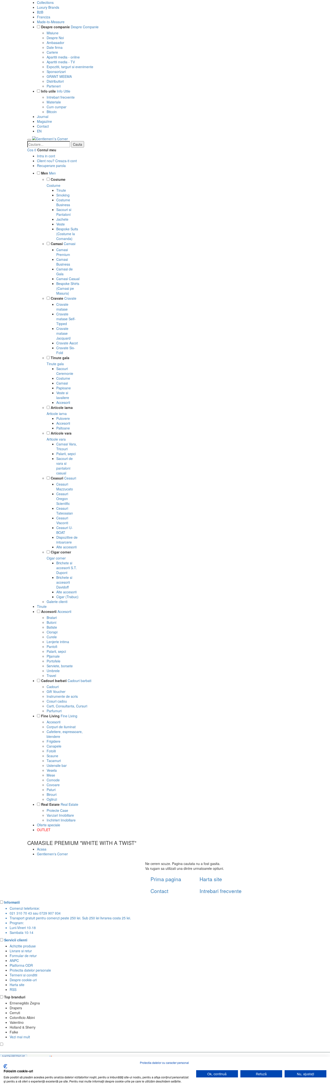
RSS (13, 989)
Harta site (211, 879)
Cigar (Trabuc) (67, 596)
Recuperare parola (51, 165)
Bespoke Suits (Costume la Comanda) (67, 233)
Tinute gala (60, 357)
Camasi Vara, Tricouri (66, 446)
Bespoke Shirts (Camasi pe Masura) (67, 288)
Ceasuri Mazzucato (64, 486)
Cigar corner (61, 552)
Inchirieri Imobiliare (61, 820)
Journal (42, 116)
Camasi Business (63, 262)
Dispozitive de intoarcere (67, 540)
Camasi (57, 243)
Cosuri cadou (57, 701)
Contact (43, 126)
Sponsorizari (56, 71)
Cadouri (53, 686)
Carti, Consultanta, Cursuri (67, 706)
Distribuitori (55, 81)
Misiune (52, 32)
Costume (58, 179)
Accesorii (63, 402)
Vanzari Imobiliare (60, 815)
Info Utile (63, 91)
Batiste (52, 627)
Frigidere (53, 741)
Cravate (57, 298)
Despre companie (55, 26)
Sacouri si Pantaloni (63, 212)
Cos (30, 149)
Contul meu (46, 149)
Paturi (51, 789)
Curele (52, 636)
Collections (45, 2)
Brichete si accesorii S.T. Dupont (66, 567)
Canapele (54, 746)
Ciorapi (52, 632)
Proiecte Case (57, 810)
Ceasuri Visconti (62, 520)
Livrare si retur (21, 950)
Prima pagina (166, 879)
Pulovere (63, 418)
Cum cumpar (56, 106)
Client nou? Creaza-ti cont (57, 160)
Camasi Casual (67, 278)
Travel (51, 675)
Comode (53, 780)
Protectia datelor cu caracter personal (164, 1063)
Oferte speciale (48, 824)
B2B (40, 12)
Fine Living (50, 715)
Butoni (51, 622)
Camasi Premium (63, 252)
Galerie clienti (57, 601)
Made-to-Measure (51, 21)
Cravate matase (62, 307)
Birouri (52, 794)
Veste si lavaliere (62, 395)
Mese (51, 775)
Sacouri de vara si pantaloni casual (64, 465)
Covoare (53, 784)
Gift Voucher (56, 691)
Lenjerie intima (58, 641)
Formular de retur (23, 955)
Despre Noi (55, 37)
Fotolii (51, 750)
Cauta (77, 144)
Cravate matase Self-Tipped (66, 319)
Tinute (61, 190)
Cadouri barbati (54, 680)
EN (39, 131)
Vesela (52, 770)
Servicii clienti (15, 939)
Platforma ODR (21, 965)
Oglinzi (52, 799)
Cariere (52, 52)
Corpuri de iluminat (61, 726)
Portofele (53, 661)
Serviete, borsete (60, 665)
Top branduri (14, 997)
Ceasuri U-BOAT (64, 530)
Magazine (44, 121)
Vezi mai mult (20, 1036)
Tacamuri (54, 760)
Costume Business (63, 202)
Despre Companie (85, 26)
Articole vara (61, 433)
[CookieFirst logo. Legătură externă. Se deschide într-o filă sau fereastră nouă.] (5, 1066)
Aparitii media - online (63, 57)
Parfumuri (54, 710)
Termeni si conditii (23, 975)
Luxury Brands (48, 7)
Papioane (63, 387)
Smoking (63, 195)
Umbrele (53, 670)
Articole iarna (62, 407)
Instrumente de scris (62, 696)
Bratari (52, 617)
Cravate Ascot (67, 343)
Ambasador (55, 42)
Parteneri (54, 86)
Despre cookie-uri (23, 979)
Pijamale (53, 656)
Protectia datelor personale (30, 970)
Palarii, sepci (66, 453)
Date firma (55, 47)
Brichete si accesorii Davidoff (64, 582)
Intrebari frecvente (61, 97)
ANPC (14, 960)
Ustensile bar (57, 765)
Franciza (43, 17)
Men (44, 173)
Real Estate (50, 804)
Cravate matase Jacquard (63, 333)
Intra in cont (46, 155)
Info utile (48, 91)
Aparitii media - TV (61, 61)
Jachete (62, 219)
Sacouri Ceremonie (64, 371)
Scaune (52, 755)
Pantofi (52, 646)
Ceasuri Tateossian (64, 511)
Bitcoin (52, 111)
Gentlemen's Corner (52, 853)
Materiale (54, 102)
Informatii (12, 902)
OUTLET (43, 829)
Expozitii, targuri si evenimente (70, 66)
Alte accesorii (66, 547)
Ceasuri (57, 478)
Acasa (41, 849)
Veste (60, 224)
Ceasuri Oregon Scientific (63, 498)
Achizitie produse (23, 946)
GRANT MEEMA (59, 76)
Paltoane (63, 428)
